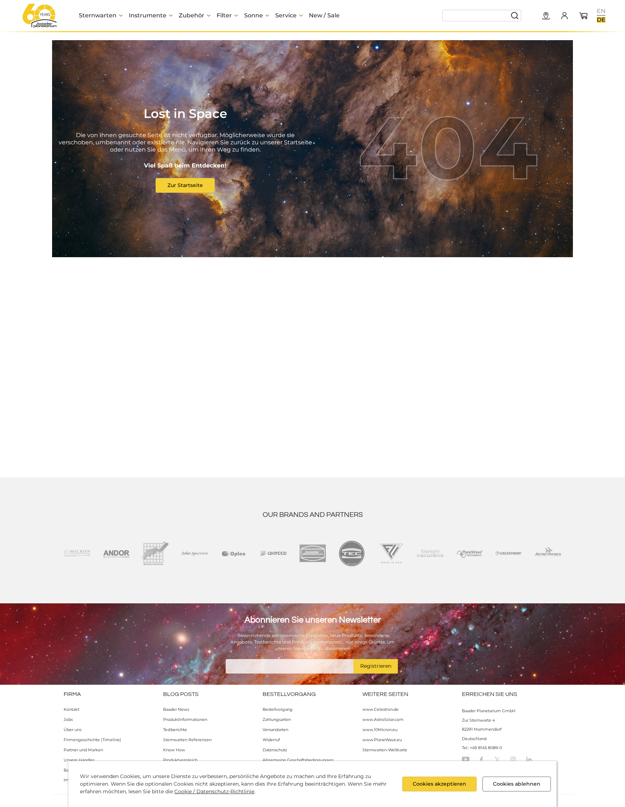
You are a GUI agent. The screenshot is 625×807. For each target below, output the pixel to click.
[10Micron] (77, 553)
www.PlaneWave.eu (382, 739)
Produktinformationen (185, 719)
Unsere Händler (79, 760)
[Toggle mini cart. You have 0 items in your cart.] (583, 16)
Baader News (176, 709)
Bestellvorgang (278, 709)
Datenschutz (275, 749)
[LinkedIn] (529, 759)
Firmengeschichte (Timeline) (92, 739)
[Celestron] (509, 553)
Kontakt (71, 709)
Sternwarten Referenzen (187, 739)
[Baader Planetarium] (40, 15)
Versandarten (275, 729)
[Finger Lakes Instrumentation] (391, 553)
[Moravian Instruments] (155, 553)
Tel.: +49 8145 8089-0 (482, 747)
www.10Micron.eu (379, 729)
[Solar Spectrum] (195, 553)
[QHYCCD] (273, 553)
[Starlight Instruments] (430, 553)
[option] (601, 11)
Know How (174, 749)
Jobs (68, 719)
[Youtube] (465, 759)
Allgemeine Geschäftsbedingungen (298, 760)
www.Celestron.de (380, 709)
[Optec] (234, 553)
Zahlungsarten (277, 719)
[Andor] (116, 553)
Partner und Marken (83, 749)
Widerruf (271, 739)
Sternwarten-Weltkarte (384, 749)
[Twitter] (497, 759)
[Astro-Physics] (548, 553)
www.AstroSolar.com (383, 719)
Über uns (72, 729)
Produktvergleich (180, 760)
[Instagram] (513, 759)
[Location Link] (546, 16)
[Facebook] (481, 759)
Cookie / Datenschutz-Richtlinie (214, 791)
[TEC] (352, 553)
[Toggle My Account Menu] (564, 15)
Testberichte (175, 729)
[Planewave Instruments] (469, 553)
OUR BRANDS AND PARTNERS (313, 514)
